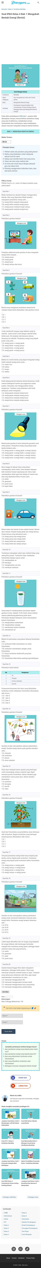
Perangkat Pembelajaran (30, 1228)
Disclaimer (21, 1258)
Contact (14, 1258)
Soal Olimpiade (27, 1234)
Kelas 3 (6, 1231)
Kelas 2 (6, 1228)
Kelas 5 (24, 1213)
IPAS (21, 116)
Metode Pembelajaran (29, 1222)
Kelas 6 (24, 1216)
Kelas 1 (6, 1225)
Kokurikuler (25, 1219)
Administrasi (8, 1216)
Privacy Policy (30, 1258)
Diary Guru (25, 1265)
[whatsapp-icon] (20, 1249)
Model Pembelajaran (28, 1225)
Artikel (6, 1219)
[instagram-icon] (14, 1249)
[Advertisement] (20, 42)
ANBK (6, 1213)
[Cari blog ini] (38, 2)
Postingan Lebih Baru (9, 1197)
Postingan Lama (33, 1197)
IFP (5, 1222)
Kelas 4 (6, 1234)
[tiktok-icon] (27, 1249)
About (8, 1258)
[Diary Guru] (20, 2)
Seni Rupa (25, 1231)
